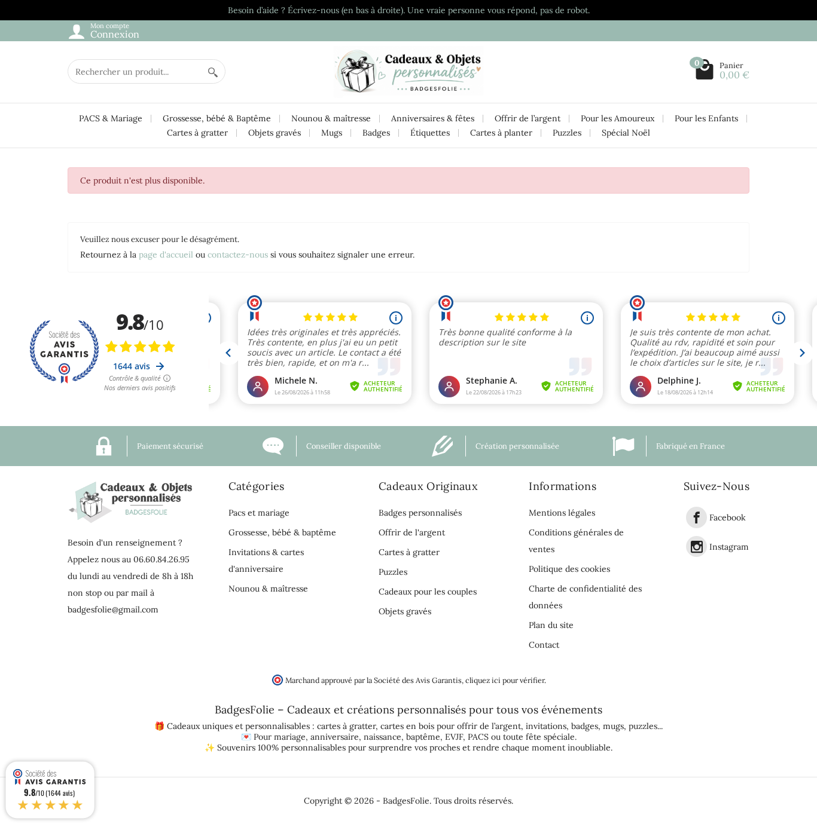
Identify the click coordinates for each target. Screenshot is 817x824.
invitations (546, 726)
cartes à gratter (346, 726)
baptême (423, 736)
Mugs (331, 132)
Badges (376, 132)
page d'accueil (166, 254)
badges (584, 726)
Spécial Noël (626, 132)
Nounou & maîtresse (331, 118)
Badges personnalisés (420, 512)
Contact (544, 644)
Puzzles (567, 132)
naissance (382, 736)
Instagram (729, 546)
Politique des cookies (569, 568)
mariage (290, 736)
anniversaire (334, 736)
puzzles (643, 726)
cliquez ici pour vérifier (504, 680)
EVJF (454, 736)
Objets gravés (274, 132)
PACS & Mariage (110, 118)
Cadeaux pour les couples (428, 591)
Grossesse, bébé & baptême (282, 532)
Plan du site (551, 625)
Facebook (727, 518)
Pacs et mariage (258, 512)
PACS (478, 736)
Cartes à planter (501, 132)
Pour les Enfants (706, 118)
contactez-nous (238, 254)
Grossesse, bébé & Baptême (217, 118)
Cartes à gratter (197, 132)
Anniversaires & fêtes (432, 118)
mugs (613, 726)
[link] (696, 517)
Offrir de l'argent (412, 532)
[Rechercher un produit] (213, 71)
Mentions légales (562, 512)
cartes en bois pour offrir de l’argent (450, 726)
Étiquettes (430, 132)
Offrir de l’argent (527, 118)
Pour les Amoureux (617, 118)
